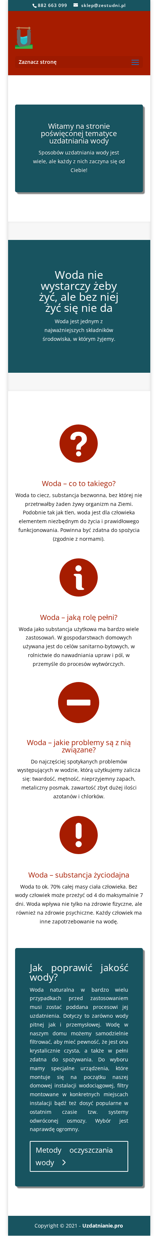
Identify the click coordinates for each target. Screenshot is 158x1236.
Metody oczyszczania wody (74, 1156)
